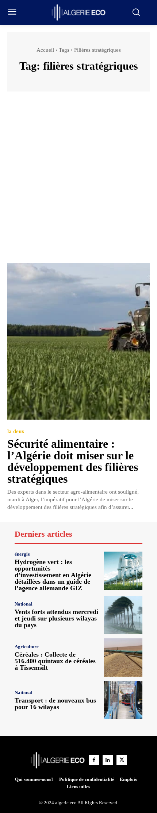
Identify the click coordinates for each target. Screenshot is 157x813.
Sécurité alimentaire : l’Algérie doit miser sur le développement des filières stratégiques (72, 461)
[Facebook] (94, 760)
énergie (22, 554)
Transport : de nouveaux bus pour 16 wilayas (55, 704)
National (23, 604)
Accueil (45, 50)
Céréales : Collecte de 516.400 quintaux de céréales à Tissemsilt (55, 661)
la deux (15, 431)
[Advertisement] (78, 180)
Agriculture (27, 646)
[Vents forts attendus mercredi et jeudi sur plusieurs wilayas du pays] (123, 615)
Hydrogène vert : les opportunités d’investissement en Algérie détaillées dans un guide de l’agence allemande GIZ (53, 575)
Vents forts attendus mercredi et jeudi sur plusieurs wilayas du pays (56, 618)
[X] (121, 760)
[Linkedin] (108, 760)
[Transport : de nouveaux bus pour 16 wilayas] (123, 700)
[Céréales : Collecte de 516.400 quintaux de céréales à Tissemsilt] (123, 657)
